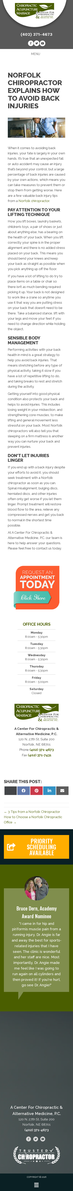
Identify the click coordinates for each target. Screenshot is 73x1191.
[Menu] (36, 1185)
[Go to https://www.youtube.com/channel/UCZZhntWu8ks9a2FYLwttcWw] (42, 43)
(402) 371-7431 (39, 755)
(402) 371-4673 (36, 34)
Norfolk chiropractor (33, 201)
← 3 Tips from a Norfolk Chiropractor (32, 812)
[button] (36, 847)
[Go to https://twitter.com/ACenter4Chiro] (37, 43)
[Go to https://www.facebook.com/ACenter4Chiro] (31, 43)
